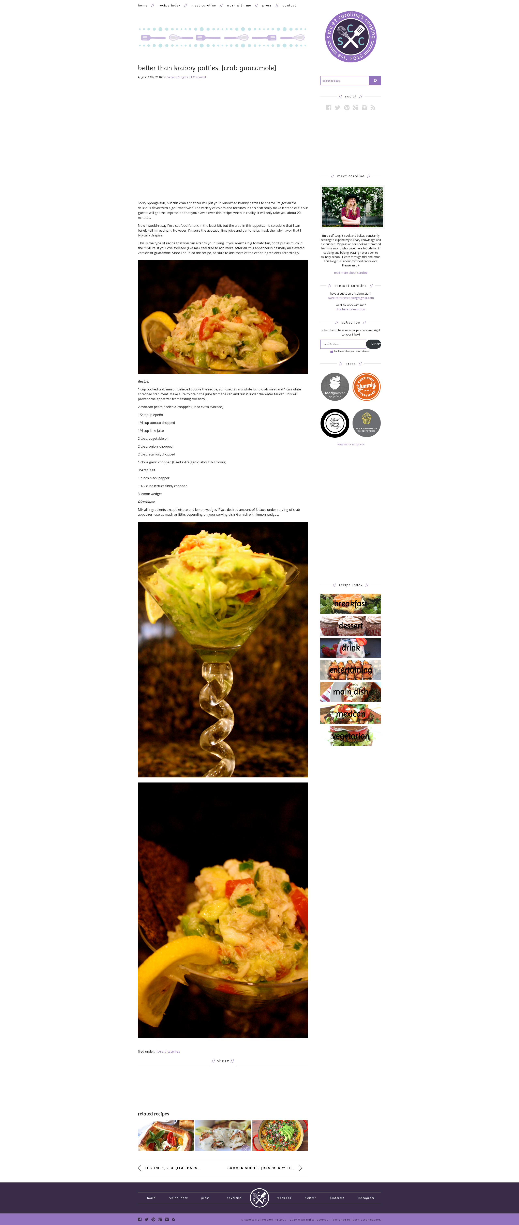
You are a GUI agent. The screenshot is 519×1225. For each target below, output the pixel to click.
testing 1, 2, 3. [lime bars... (173, 1168)
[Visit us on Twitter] (337, 107)
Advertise (234, 1197)
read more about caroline (351, 273)
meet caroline (203, 5)
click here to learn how (351, 309)
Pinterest (337, 1197)
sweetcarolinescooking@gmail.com (351, 298)
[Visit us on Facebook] (328, 107)
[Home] (350, 37)
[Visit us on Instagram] (364, 107)
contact (289, 5)
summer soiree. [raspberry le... (261, 1168)
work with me (239, 5)
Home (151, 1197)
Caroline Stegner (177, 77)
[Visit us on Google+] (355, 107)
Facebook (284, 1197)
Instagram (366, 1197)
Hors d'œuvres (167, 1051)
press (267, 5)
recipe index (169, 5)
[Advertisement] (223, 1088)
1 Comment (198, 77)
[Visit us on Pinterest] (347, 107)
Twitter (310, 1197)
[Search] (375, 80)
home (143, 5)
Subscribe (376, 344)
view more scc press (350, 444)
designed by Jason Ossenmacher (356, 1219)
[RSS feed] (373, 107)
